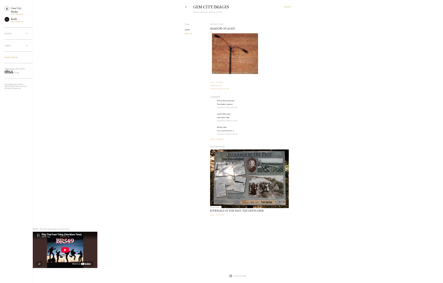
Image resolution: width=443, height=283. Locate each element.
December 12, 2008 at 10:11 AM (227, 134)
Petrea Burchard (223, 101)
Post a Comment (216, 139)
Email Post (219, 82)
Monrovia (188, 33)
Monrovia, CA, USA (223, 89)
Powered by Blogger (240, 276)
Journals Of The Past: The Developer (237, 210)
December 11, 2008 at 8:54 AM (227, 107)
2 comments (220, 215)
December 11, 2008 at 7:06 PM (227, 121)
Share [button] (187, 24)
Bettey (220, 127)
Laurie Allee (221, 114)
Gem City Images (211, 7)
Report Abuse (11, 57)
